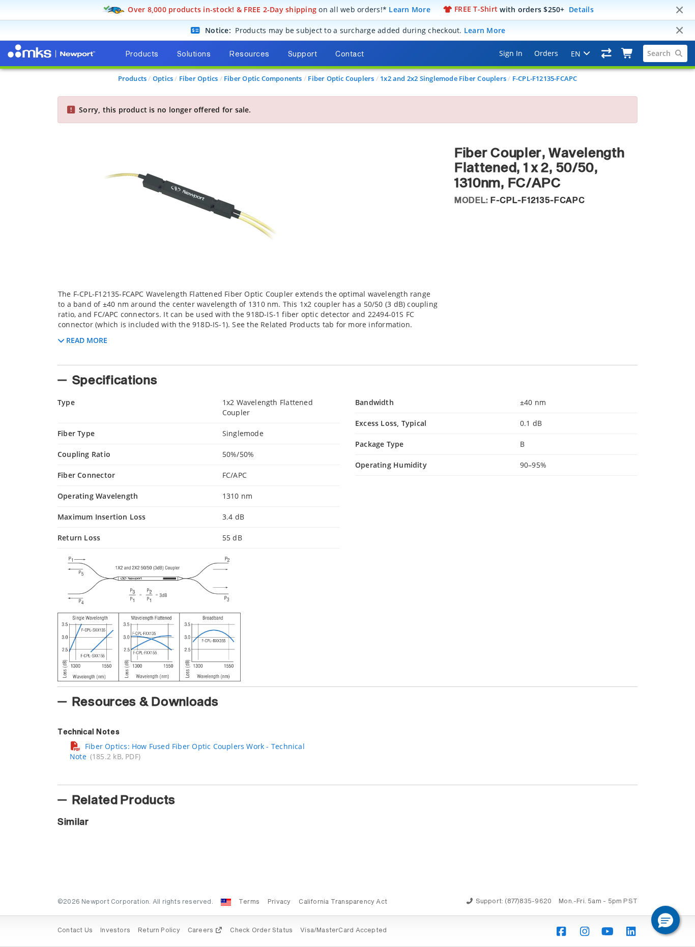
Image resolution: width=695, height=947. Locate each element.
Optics (163, 78)
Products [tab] (142, 54)
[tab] (248, 324)
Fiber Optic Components (263, 78)
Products (132, 78)
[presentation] (347, 473)
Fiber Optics (198, 78)
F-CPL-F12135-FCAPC (544, 78)
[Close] (679, 10)
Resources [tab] (249, 54)
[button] (665, 920)
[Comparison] (606, 53)
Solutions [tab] (194, 54)
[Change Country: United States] (226, 902)
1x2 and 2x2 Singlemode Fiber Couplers (443, 78)
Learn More (409, 9)
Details (581, 9)
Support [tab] (302, 54)
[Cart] (627, 53)
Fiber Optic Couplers (341, 78)
